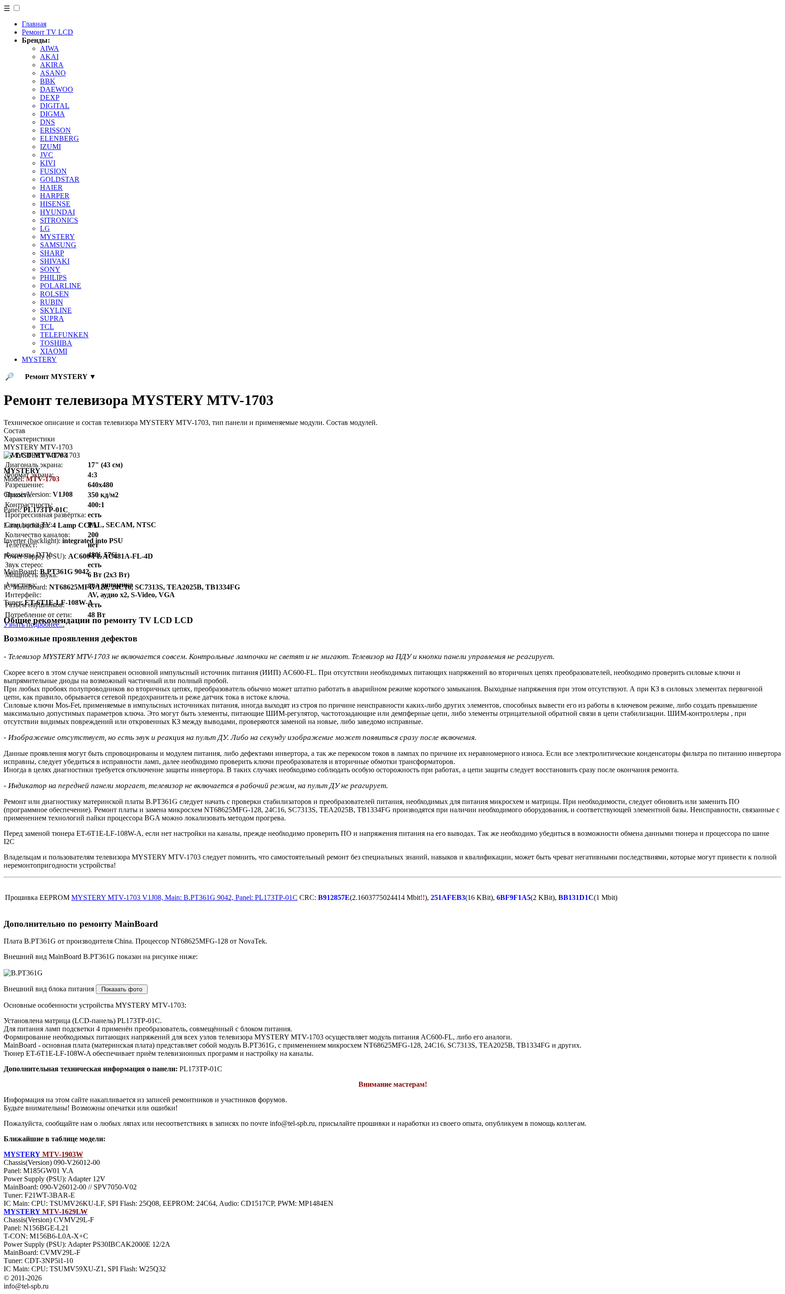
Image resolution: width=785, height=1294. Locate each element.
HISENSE (55, 204)
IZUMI (50, 146)
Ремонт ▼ (60, 376)
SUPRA (52, 318)
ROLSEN (54, 294)
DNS (47, 122)
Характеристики (29, 439)
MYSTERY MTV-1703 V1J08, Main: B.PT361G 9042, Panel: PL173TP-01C (184, 897)
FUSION (53, 171)
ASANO (53, 73)
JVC (46, 155)
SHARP (52, 253)
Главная (34, 24)
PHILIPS (53, 277)
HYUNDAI (57, 212)
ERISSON (55, 130)
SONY (50, 269)
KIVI (47, 163)
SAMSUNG (58, 245)
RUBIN (51, 302)
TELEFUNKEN (64, 335)
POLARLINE (60, 286)
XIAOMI (53, 351)
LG (45, 228)
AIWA (49, 48)
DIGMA (52, 114)
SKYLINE (56, 310)
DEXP (50, 97)
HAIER (51, 187)
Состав (14, 431)
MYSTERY (57, 236)
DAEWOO (56, 89)
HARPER (55, 196)
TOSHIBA (56, 343)
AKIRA (52, 65)
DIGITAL (55, 106)
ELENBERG (59, 138)
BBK (47, 81)
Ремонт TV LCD (47, 32)
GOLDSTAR (59, 179)
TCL (47, 326)
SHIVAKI (55, 261)
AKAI (49, 56)
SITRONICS (59, 220)
